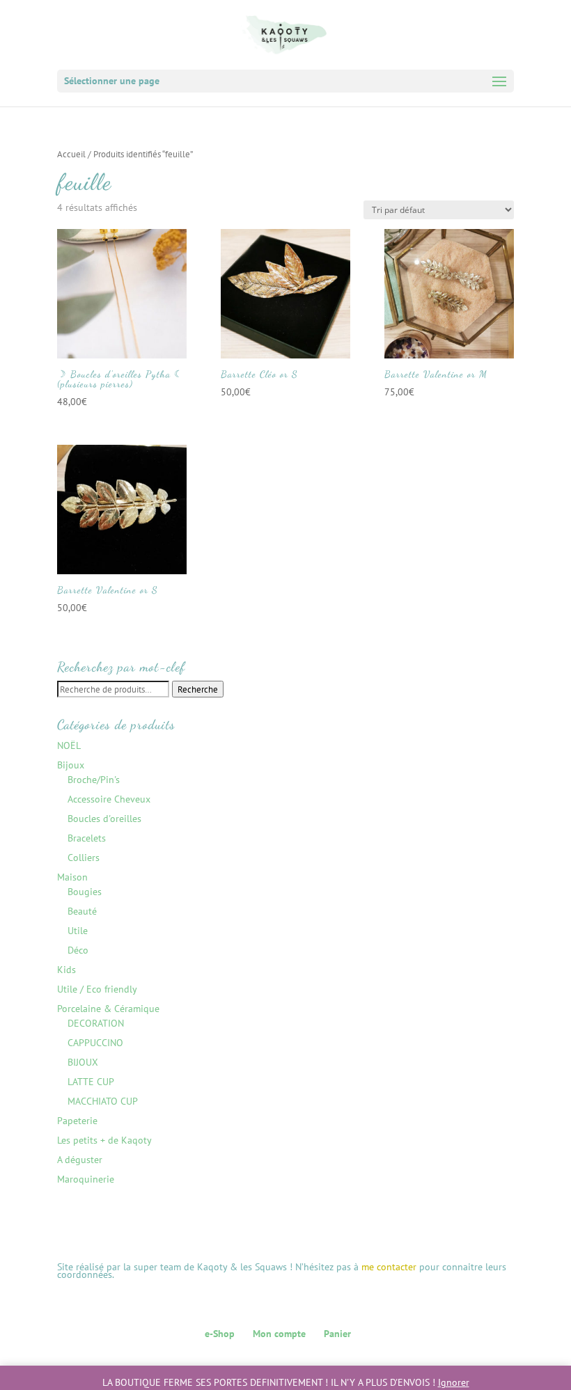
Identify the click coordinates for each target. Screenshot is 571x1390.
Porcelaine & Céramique (108, 1008)
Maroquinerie (85, 1179)
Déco (78, 950)
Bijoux (70, 765)
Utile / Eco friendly (97, 989)
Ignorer (453, 1382)
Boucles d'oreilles (104, 818)
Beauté (82, 911)
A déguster (79, 1159)
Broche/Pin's (94, 779)
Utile (78, 930)
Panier (337, 1333)
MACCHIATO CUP (103, 1101)
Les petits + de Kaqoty (104, 1140)
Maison (72, 877)
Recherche (198, 689)
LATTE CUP (91, 1081)
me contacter (388, 1267)
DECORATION (96, 1023)
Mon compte (279, 1333)
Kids (66, 969)
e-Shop (220, 1333)
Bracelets (87, 838)
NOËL (69, 745)
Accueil (71, 154)
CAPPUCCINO (95, 1042)
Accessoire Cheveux (109, 799)
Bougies (85, 891)
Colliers (84, 857)
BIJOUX (83, 1062)
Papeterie (77, 1120)
